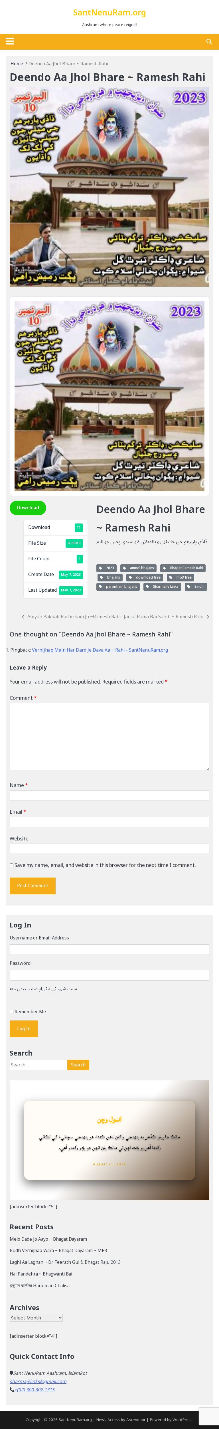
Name (19, 785)
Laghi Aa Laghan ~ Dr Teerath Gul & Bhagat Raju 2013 (65, 1262)
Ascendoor (135, 1420)
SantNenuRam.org (109, 12)
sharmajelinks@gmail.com (38, 1381)
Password (20, 963)
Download (28, 508)
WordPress (182, 1420)
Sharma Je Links (165, 586)
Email (18, 812)
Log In (24, 1029)
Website (19, 839)
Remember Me (30, 1012)
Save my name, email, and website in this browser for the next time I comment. (105, 865)
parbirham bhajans (120, 586)
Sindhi (198, 586)
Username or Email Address (39, 938)
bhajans (113, 577)
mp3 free (183, 577)
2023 (109, 568)
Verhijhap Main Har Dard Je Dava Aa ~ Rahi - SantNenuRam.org (100, 650)
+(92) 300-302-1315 (34, 1390)
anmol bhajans (141, 568)
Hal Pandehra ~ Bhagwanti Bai (41, 1274)
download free (147, 577)
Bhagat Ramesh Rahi (185, 568)
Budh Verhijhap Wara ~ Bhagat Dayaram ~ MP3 (58, 1250)
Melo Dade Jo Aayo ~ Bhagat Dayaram (48, 1239)
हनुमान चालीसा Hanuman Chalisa (40, 1285)
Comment (23, 698)
